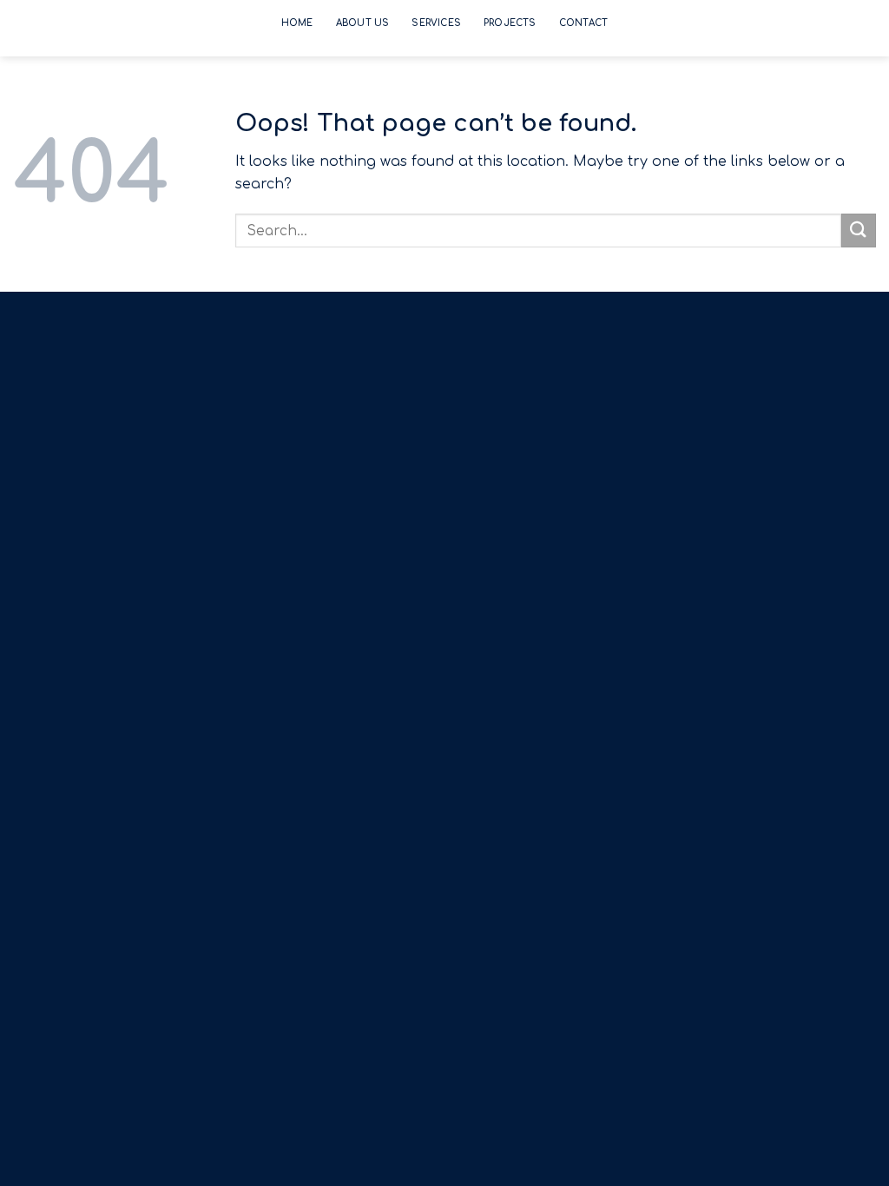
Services (436, 23)
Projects (510, 23)
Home (297, 23)
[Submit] (858, 230)
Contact (583, 23)
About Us (363, 23)
